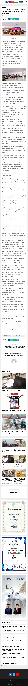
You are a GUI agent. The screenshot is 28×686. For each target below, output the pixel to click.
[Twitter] (14, 674)
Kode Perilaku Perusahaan (11, 684)
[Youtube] (17, 674)
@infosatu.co (14, 492)
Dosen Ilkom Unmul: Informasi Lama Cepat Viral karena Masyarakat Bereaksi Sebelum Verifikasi (13, 411)
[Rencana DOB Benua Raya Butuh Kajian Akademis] (20, 459)
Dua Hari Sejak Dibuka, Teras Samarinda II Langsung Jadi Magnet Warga (7, 449)
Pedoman (11, 683)
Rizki (4, 15)
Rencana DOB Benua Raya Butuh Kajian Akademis (19, 464)
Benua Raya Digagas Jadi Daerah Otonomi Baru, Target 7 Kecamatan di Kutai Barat (7, 480)
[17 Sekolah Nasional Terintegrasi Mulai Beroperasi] (8, 459)
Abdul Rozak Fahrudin (7, 335)
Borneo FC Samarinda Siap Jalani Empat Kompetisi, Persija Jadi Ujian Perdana (19, 449)
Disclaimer (19, 684)
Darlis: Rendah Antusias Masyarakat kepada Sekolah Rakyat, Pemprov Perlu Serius (14, 347)
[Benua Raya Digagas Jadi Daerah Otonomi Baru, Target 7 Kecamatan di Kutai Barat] (8, 473)
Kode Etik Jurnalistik (18, 683)
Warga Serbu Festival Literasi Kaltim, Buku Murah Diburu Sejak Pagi (13, 432)
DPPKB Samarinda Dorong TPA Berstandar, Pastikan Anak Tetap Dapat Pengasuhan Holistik (19, 480)
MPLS (13, 335)
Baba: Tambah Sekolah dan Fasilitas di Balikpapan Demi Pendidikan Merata (14, 354)
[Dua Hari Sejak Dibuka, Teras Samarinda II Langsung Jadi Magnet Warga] (8, 443)
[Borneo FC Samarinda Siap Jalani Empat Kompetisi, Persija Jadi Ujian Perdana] (20, 443)
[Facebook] (10, 674)
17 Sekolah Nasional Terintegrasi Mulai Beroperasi (14, 391)
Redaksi (6, 683)
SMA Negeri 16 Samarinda (20, 335)
